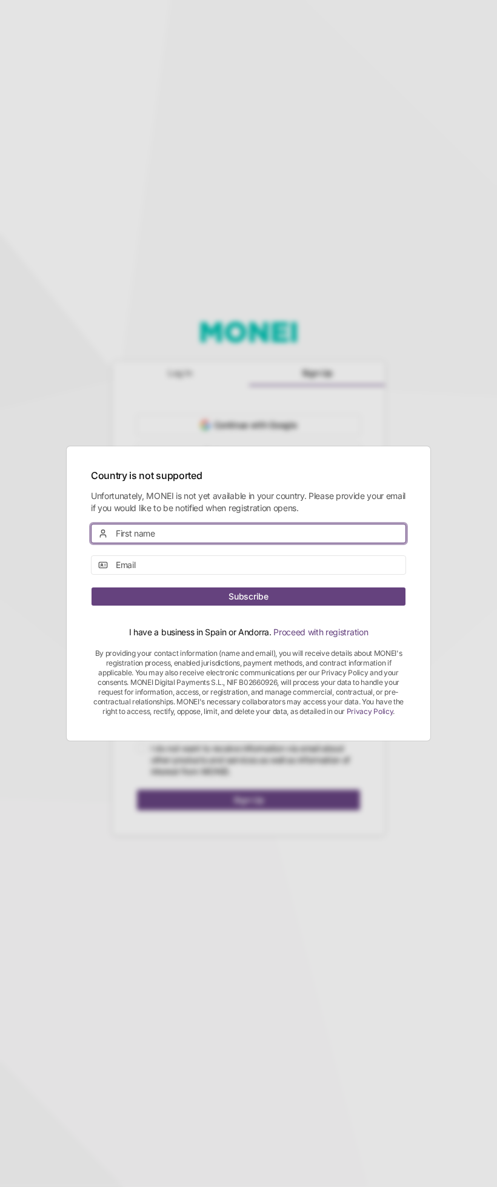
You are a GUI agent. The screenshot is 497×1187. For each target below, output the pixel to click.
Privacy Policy (370, 711)
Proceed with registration (320, 632)
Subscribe (248, 596)
